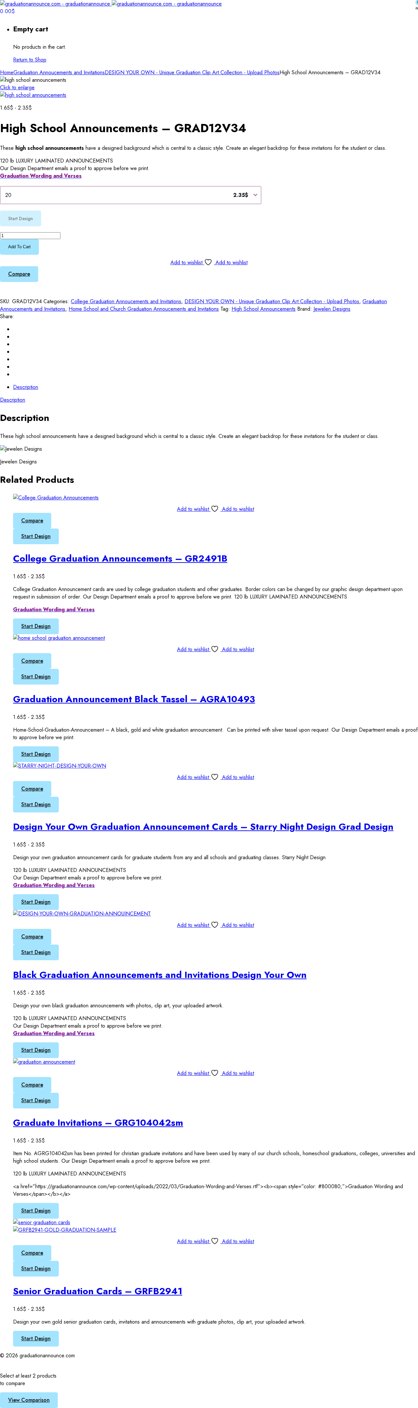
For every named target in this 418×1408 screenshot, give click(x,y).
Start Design (36, 536)
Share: (7, 316)
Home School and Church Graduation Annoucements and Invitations (144, 309)
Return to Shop (29, 59)
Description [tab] (25, 387)
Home (6, 72)
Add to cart (19, 246)
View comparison (29, 1400)
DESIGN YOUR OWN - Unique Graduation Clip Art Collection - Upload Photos (192, 72)
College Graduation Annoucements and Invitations (126, 301)
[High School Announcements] (33, 95)
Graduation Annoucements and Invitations (59, 72)
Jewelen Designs (332, 309)
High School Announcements (264, 309)
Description (12, 400)
